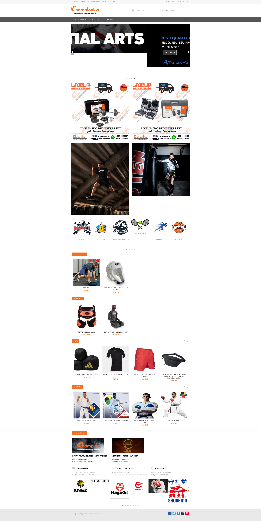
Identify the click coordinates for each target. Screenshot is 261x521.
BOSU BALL (87, 288)
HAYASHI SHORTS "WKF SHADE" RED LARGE (145, 375)
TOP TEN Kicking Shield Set (86, 332)
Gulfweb (98, 513)
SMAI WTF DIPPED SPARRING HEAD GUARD (116, 288)
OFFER (186, 20)
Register (186, 1)
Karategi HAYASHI (173, 420)
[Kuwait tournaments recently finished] (90, 445)
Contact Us (81, 515)
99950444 (76, 1)
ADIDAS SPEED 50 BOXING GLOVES (86, 374)
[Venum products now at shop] (130, 445)
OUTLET (101, 20)
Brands (110, 20)
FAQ (173, 1)
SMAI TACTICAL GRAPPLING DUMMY (116, 332)
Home (74, 20)
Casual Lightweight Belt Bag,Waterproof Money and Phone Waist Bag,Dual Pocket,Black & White (174, 376)
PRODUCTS (82, 20)
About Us (74, 515)
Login (179, 1)
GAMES (92, 20)
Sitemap (167, 1)
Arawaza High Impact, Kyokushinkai (86, 420)
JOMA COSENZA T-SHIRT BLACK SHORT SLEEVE (116, 375)
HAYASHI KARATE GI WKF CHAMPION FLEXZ (145, 421)
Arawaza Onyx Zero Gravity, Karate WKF (116, 420)
